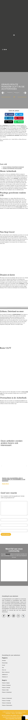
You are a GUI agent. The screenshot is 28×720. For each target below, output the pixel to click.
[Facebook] (4, 49)
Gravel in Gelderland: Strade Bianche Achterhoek (13, 166)
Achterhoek (5, 125)
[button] (14, 35)
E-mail (2, 523)
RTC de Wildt (19, 206)
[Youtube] (6, 49)
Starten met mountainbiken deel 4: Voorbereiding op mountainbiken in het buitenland (13, 479)
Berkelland (23, 126)
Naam (2, 517)
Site (2, 528)
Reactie (3, 500)
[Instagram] (2, 49)
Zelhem (5, 128)
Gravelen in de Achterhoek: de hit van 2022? (12, 168)
